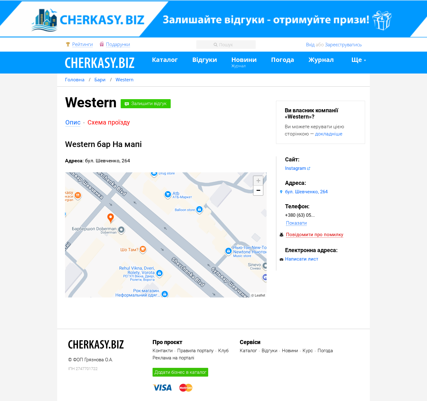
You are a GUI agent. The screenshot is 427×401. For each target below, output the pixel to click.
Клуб (223, 350)
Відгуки (204, 60)
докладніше (328, 134)
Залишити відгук (149, 103)
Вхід (310, 44)
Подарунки (118, 44)
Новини (244, 60)
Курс (308, 350)
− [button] (258, 190)
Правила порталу (195, 350)
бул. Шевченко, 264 (306, 192)
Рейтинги (82, 44)
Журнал (238, 66)
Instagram (295, 168)
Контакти (163, 350)
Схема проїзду (109, 122)
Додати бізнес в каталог (180, 372)
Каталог (165, 60)
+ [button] (258, 181)
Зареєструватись (343, 44)
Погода (282, 60)
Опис (72, 122)
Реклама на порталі (173, 358)
